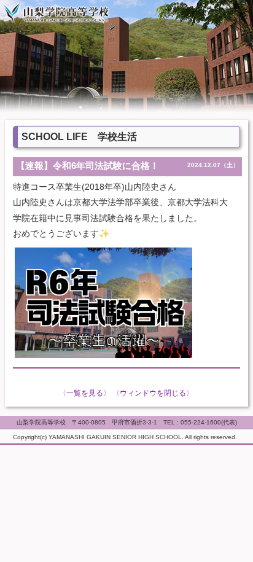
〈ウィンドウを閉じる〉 (152, 393)
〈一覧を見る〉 (85, 393)
